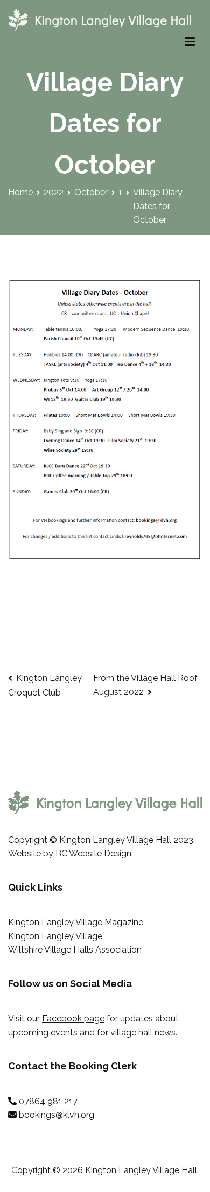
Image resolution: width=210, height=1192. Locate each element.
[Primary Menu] (190, 42)
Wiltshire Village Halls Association (75, 950)
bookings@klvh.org (56, 1115)
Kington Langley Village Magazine (75, 922)
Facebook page (73, 1018)
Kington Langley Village (55, 936)
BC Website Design (93, 853)
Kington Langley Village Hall (141, 1170)
